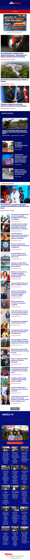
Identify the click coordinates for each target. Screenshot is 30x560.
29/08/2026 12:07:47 (16, 345)
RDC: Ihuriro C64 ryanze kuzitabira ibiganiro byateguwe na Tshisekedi (20, 245)
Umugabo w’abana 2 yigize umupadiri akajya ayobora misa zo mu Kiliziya (18, 379)
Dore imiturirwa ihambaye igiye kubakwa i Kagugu (14, 80)
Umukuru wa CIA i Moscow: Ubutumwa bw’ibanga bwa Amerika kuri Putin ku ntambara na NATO (19, 293)
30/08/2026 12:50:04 (16, 231)
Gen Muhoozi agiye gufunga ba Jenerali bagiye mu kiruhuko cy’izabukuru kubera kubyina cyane (20, 370)
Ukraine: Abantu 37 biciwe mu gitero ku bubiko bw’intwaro (19, 283)
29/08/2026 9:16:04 (16, 383)
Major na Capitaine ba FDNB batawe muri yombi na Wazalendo (19, 360)
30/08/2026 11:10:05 (16, 240)
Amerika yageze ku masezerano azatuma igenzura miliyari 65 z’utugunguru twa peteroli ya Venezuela (20, 236)
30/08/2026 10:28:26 (16, 249)
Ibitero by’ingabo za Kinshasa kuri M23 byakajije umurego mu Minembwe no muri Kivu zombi (20, 341)
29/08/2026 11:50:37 (16, 354)
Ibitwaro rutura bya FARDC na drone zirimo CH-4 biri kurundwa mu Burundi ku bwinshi (21, 172)
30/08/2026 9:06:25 (16, 268)
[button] (15, 8)
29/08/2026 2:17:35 (16, 325)
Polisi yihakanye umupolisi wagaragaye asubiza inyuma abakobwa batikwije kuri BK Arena (14, 206)
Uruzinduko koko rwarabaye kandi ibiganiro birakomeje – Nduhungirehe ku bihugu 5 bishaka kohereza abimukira (14, 55)
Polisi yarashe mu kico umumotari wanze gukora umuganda (18, 303)
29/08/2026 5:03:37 (16, 316)
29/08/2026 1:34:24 (16, 335)
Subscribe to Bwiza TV (15, 443)
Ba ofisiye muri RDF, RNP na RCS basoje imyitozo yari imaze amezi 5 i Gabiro (20, 264)
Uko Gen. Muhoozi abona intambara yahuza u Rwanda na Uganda (19, 389)
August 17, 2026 (18, 176)
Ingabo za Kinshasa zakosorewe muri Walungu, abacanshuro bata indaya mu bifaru (15, 132)
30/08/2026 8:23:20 (16, 286)
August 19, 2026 (18, 149)
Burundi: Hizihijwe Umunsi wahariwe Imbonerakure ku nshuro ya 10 (19, 255)
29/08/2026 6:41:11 (15, 306)
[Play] (15, 433)
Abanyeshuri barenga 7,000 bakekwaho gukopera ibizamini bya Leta (20, 350)
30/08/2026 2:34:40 (16, 221)
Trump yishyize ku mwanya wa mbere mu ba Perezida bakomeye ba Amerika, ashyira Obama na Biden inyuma (20, 398)
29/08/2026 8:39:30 (16, 298)
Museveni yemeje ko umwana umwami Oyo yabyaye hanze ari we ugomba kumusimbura (19, 312)
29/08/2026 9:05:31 (16, 403)
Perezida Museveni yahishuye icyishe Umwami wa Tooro (19, 322)
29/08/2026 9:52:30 (16, 374)
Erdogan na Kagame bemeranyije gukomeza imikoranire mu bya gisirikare (14, 105)
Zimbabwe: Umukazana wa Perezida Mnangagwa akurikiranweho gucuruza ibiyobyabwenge (19, 274)
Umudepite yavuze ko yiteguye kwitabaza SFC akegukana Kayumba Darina (20, 331)
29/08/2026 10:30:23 (16, 364)
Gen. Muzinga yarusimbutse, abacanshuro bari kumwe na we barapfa (21, 145)
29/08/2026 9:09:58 (16, 393)
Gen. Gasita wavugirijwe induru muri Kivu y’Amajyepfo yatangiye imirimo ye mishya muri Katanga (20, 217)
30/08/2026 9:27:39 (16, 259)
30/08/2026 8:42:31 (16, 279)
